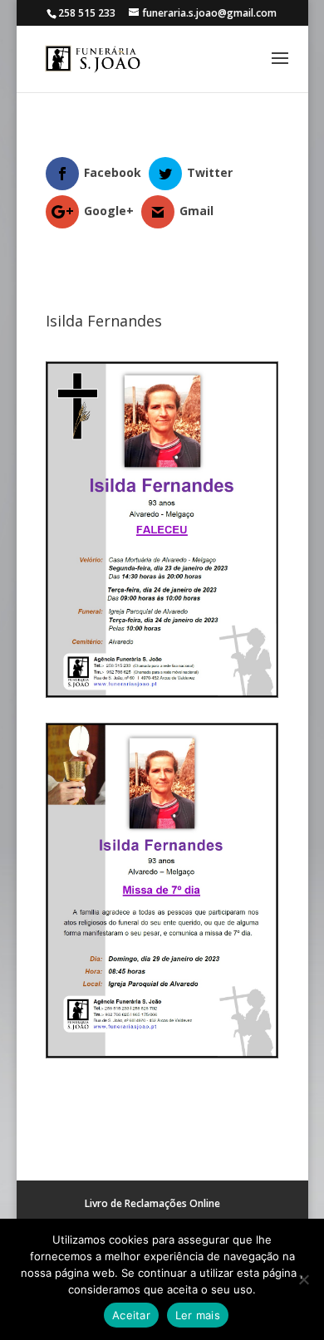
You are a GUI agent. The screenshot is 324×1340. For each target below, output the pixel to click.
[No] (303, 1279)
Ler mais (197, 1315)
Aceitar (131, 1315)
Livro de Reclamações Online (152, 1203)
